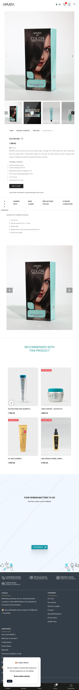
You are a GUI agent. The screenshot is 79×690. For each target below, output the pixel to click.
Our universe (52, 602)
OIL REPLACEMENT (15, 459)
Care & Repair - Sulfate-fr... (52, 409)
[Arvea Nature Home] (8, 4)
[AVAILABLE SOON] (56, 387)
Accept (9, 681)
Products (51, 610)
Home (11, 130)
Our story (51, 599)
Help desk (5, 650)
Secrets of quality (54, 606)
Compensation (7, 642)
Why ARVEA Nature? (55, 614)
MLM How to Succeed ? (10, 638)
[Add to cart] (11, 403)
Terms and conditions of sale (11, 654)
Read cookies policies (22, 676)
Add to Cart (16, 186)
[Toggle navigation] (73, 3)
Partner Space (6, 646)
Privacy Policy (52, 618)
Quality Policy (52, 621)
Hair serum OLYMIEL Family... (52, 459)
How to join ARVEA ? (9, 635)
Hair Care (36, 130)
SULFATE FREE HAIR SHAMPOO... (19, 409)
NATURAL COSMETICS (23, 130)
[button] (72, 56)
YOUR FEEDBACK (38, 547)
